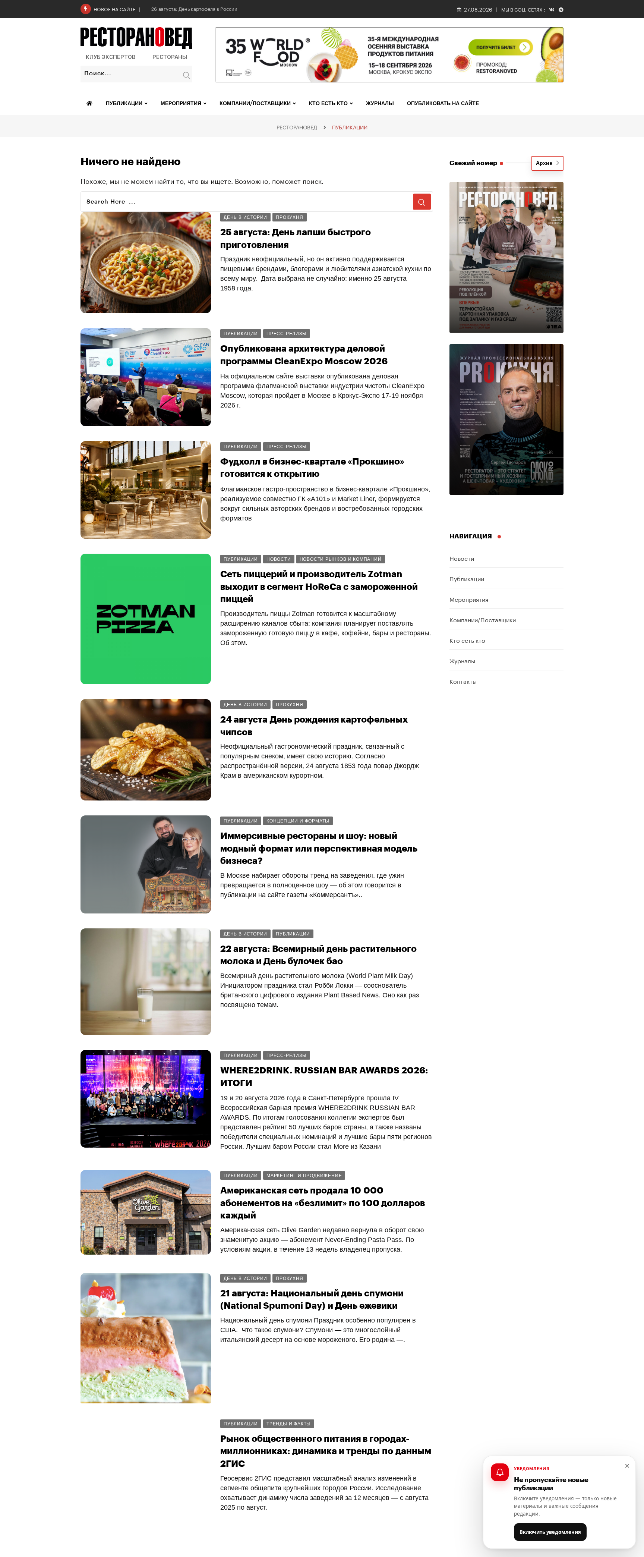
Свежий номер (473, 163)
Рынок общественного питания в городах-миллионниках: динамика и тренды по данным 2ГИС (325, 1451)
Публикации (124, 104)
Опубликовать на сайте (443, 104)
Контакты (463, 680)
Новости (461, 557)
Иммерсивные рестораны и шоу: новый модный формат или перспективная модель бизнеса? (318, 848)
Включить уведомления (550, 1532)
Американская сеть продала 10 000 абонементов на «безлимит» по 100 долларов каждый (322, 1203)
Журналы (380, 104)
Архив (546, 163)
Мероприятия (181, 104)
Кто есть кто (328, 104)
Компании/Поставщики (255, 104)
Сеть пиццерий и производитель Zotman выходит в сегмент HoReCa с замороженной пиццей (319, 587)
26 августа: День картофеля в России (194, 8)
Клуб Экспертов (111, 57)
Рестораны (169, 57)
